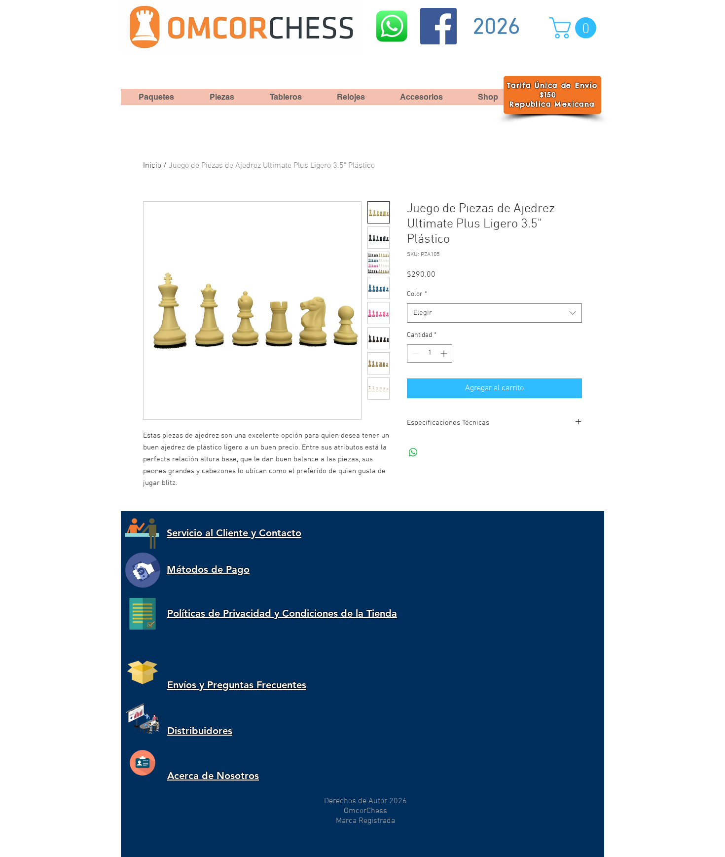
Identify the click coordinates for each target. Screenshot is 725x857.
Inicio (152, 166)
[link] (575, 27)
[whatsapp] (391, 26)
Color (417, 294)
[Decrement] (414, 353)
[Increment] (444, 353)
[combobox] (494, 313)
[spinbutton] (429, 353)
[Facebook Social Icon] (438, 26)
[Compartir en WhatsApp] (413, 452)
